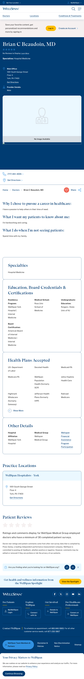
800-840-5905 (58, 628)
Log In (50, 28)
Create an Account (67, 28)
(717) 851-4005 (14, 174)
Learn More (25, 53)
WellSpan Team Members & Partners (19, 644)
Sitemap (77, 645)
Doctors (6, 16)
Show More (18, 410)
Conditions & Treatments (70, 16)
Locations (34, 16)
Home (5, 190)
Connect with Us (34, 614)
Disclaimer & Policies (42, 644)
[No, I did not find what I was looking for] (72, 567)
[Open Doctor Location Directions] (42, 153)
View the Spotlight (70, 581)
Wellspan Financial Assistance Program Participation (67, 440)
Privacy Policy (31, 666)
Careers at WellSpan (74, 614)
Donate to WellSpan (54, 611)
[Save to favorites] (66, 190)
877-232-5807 (54, 631)
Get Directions (13, 82)
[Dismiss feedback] (78, 567)
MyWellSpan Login (13, 611)
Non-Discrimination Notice (62, 644)
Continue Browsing (14, 673)
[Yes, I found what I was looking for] (66, 567)
